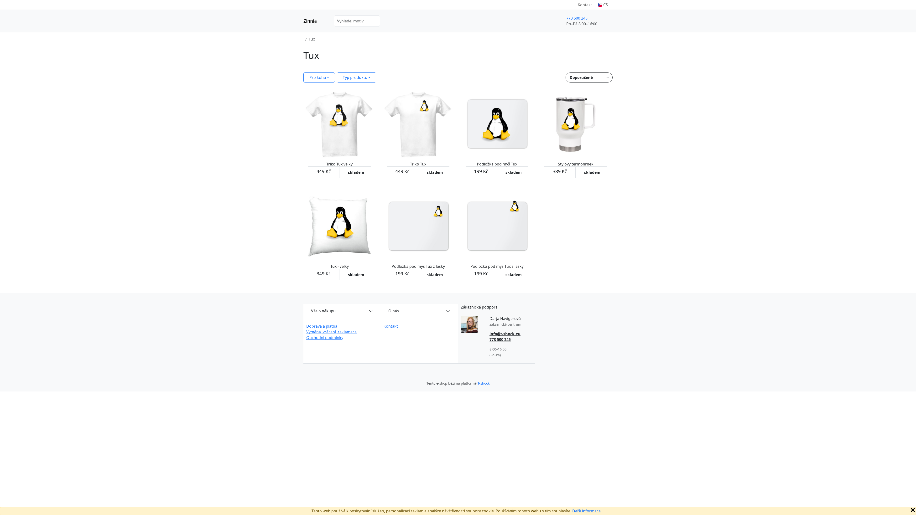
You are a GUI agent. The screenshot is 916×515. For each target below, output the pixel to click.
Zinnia (310, 21)
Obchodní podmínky (324, 337)
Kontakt (585, 4)
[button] (603, 5)
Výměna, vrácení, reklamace (331, 332)
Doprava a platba (321, 326)
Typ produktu (355, 77)
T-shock (483, 383)
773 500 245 (577, 18)
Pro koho (317, 77)
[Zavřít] (913, 510)
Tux (312, 39)
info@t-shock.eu (504, 333)
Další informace (586, 511)
